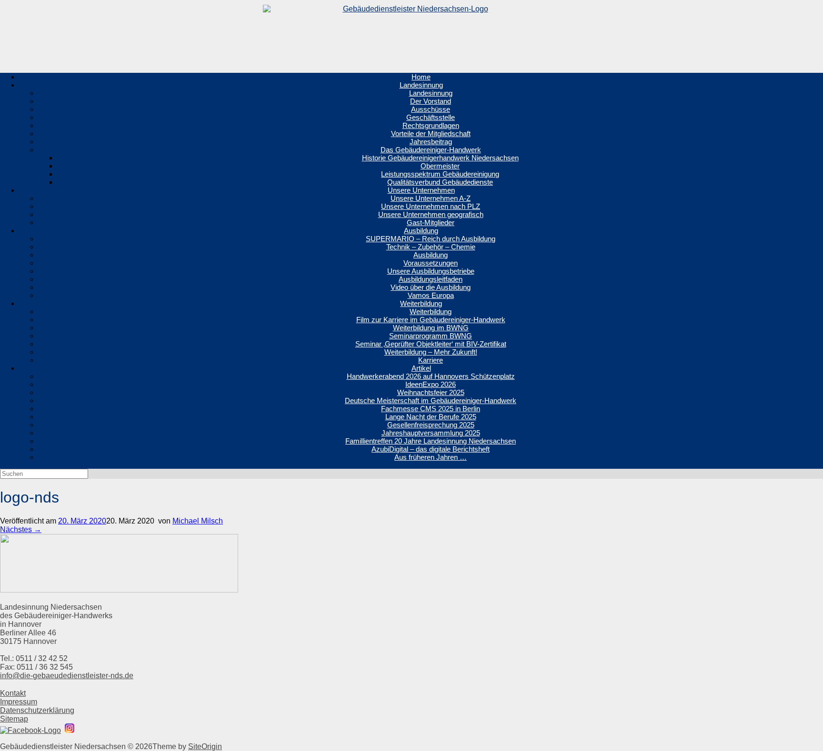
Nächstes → (20, 529)
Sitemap (14, 719)
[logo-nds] (119, 590)
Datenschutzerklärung (37, 710)
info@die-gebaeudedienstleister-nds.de (66, 676)
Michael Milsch (197, 521)
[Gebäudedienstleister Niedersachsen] (411, 32)
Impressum (18, 702)
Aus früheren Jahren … (430, 457)
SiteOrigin (205, 746)
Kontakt (13, 693)
